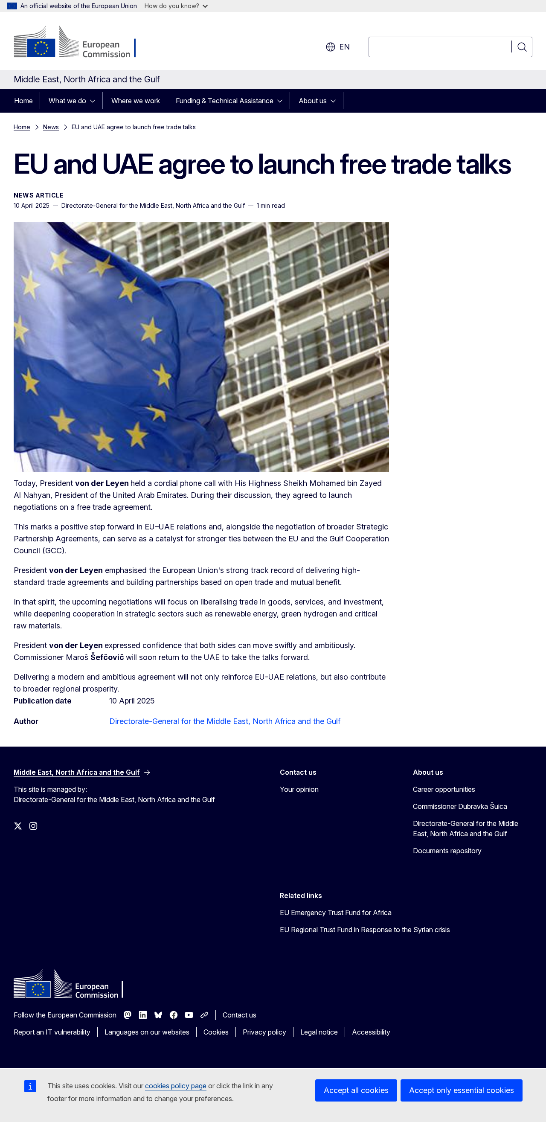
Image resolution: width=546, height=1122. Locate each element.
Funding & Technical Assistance (224, 100)
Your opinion (299, 789)
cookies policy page (175, 1085)
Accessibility (371, 1032)
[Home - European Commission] (82, 43)
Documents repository (447, 850)
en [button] (344, 46)
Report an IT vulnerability (52, 1032)
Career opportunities (444, 789)
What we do (67, 100)
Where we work (135, 100)
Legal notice (319, 1032)
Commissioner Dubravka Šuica (460, 806)
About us (313, 100)
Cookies (216, 1032)
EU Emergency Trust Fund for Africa (336, 912)
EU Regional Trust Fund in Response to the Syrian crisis (365, 929)
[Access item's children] (95, 101)
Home (23, 100)
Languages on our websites (147, 1032)
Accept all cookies (356, 1090)
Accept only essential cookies (461, 1090)
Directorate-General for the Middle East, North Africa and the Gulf (224, 721)
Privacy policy (264, 1032)
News (51, 127)
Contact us (239, 1015)
